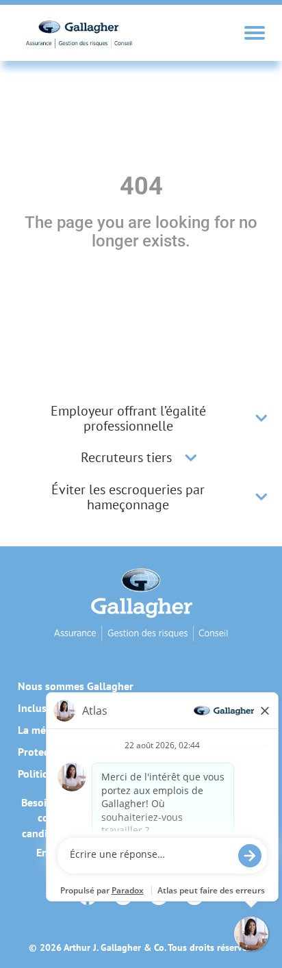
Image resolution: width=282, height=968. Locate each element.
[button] (261, 418)
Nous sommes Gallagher (75, 686)
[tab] (141, 418)
